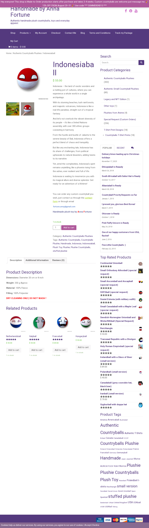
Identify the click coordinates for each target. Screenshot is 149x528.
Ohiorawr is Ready (110, 213)
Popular (107, 148)
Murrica (122, 466)
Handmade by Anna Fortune (35, 12)
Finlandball (111, 449)
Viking (115, 507)
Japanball (129, 459)
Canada (109, 438)
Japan (123, 459)
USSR (102, 507)
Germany (112, 453)
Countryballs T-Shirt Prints (117, 135)
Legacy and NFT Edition (115, 99)
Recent (121, 148)
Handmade (66, 243)
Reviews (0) (58, 260)
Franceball (104, 453)
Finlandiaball (128, 449)
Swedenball (104, 503)
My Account (41, 33)
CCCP (126, 438)
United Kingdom (120, 502)
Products (24, 33)
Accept (88, 525)
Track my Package (123, 33)
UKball (111, 503)
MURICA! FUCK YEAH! (109, 466)
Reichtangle (111, 487)
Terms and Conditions (99, 33)
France (136, 449)
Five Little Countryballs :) (114, 245)
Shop (12, 33)
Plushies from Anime (114, 112)
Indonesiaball (88, 243)
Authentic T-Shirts (133, 433)
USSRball (108, 507)
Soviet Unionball (124, 491)
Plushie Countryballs (80, 247)
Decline (96, 525)
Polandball (122, 481)
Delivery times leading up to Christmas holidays (120, 156)
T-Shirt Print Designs (113, 130)
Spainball (104, 497)
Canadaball (118, 438)
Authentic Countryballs (69, 240)
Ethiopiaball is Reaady (112, 167)
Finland (103, 449)
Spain (133, 491)
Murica (137, 459)
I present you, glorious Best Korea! (118, 204)
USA (130, 502)
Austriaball (124, 420)
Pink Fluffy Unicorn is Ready (115, 223)
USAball (137, 502)
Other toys (109, 106)
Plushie (66, 247)
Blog (83, 33)
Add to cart (68, 227)
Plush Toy (57, 247)
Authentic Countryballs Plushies (27, 53)
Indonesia (76, 243)
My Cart (14, 41)
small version (127, 486)
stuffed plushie (60, 251)
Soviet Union (112, 491)
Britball (102, 438)
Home (8, 53)
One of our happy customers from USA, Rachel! (120, 234)
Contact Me (70, 33)
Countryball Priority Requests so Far (119, 195)
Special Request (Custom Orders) (120, 119)
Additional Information (37, 260)
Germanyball (122, 452)
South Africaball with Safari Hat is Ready (121, 176)
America (103, 420)
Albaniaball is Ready (111, 185)
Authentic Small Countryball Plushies (121, 89)
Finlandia (118, 449)
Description (16, 260)
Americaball (113, 420)
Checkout (55, 33)
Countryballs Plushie (119, 443)
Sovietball (103, 491)
